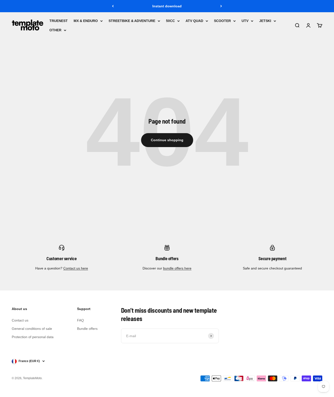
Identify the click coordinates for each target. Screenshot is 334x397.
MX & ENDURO (86, 21)
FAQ (80, 320)
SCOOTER (222, 21)
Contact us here (75, 268)
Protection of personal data (33, 337)
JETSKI (265, 21)
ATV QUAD (194, 21)
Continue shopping (167, 140)
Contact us (20, 320)
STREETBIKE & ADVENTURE (132, 21)
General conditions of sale (32, 329)
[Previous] (113, 6)
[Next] (221, 6)
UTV (245, 21)
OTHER (55, 30)
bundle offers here (177, 268)
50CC (170, 21)
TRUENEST (58, 21)
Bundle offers (87, 329)
